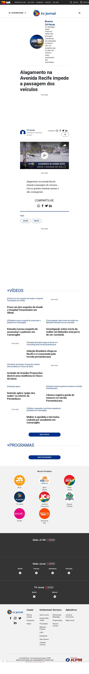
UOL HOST (31, 2)
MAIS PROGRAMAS (44, 457)
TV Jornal (31, 130)
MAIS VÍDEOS (44, 434)
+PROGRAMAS (20, 445)
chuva (25, 221)
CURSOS (48, 2)
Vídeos (29, 624)
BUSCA (75, 2)
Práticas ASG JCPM (44, 619)
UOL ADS (56, 2)
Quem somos (44, 615)
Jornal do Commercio (70, 616)
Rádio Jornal (70, 620)
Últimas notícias (29, 616)
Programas (30, 620)
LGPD (41, 632)
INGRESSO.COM (20, 2)
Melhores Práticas (43, 628)
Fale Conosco (44, 639)
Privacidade (44, 624)
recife (36, 221)
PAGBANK (39, 2)
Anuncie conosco (55, 625)
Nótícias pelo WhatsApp (57, 616)
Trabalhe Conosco (43, 644)
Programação (57, 620)
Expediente (43, 636)
